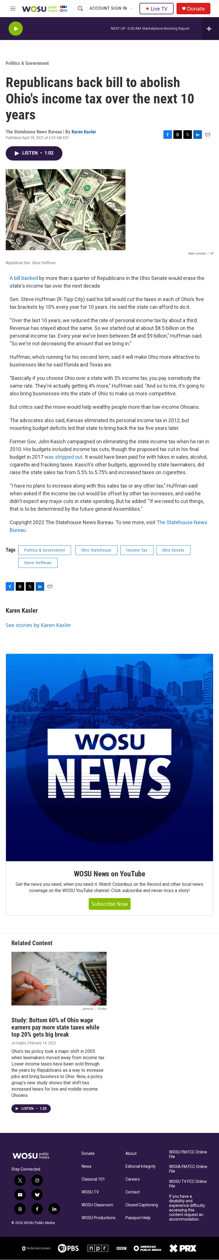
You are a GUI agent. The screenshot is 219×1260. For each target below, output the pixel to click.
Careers (132, 1179)
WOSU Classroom (97, 1205)
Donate (196, 9)
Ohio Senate (173, 550)
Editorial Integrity (140, 1166)
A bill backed (24, 278)
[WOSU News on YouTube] (109, 757)
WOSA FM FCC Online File (188, 1169)
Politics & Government (27, 63)
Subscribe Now (110, 903)
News (87, 1166)
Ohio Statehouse (96, 550)
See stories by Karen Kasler (38, 625)
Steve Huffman (38, 562)
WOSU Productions (98, 1218)
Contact (132, 1192)
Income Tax (136, 550)
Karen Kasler (84, 132)
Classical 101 (93, 1179)
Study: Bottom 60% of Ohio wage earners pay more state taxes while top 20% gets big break (55, 1027)
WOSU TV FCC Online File (188, 1183)
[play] (15, 28)
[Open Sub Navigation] (131, 8)
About (131, 1153)
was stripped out (63, 457)
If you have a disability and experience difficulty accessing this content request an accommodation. (187, 1207)
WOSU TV (90, 1192)
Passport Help (138, 1218)
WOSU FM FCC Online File (188, 1154)
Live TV (159, 8)
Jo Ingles (18, 1043)
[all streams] (210, 28)
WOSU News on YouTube (109, 874)
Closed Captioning (141, 1205)
